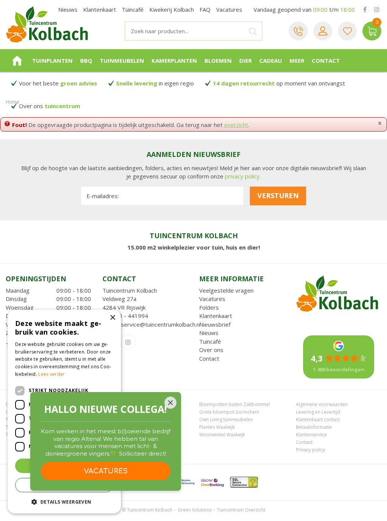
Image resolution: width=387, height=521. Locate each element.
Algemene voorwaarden (322, 404)
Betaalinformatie (314, 427)
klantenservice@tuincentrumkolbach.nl (151, 324)
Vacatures (212, 298)
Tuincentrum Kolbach (129, 290)
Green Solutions (195, 510)
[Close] (170, 403)
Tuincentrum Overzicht (241, 510)
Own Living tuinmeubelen (226, 419)
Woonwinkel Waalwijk (222, 434)
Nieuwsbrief (215, 324)
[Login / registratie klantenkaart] (322, 31)
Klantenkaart (215, 315)
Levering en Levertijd (318, 412)
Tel (298, 31)
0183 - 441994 (128, 315)
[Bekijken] (371, 31)
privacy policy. (243, 176)
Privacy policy (310, 450)
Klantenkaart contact (318, 419)
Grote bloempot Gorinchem (229, 412)
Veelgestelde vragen (226, 290)
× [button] (112, 318)
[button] (64, 501)
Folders (209, 307)
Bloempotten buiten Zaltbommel (234, 404)
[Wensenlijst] (347, 31)
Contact (209, 358)
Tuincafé (210, 341)
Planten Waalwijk (217, 427)
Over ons (211, 350)
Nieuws (208, 332)
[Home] (17, 60)
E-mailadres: (103, 196)
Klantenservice (311, 434)
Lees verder (51, 374)
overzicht (236, 125)
